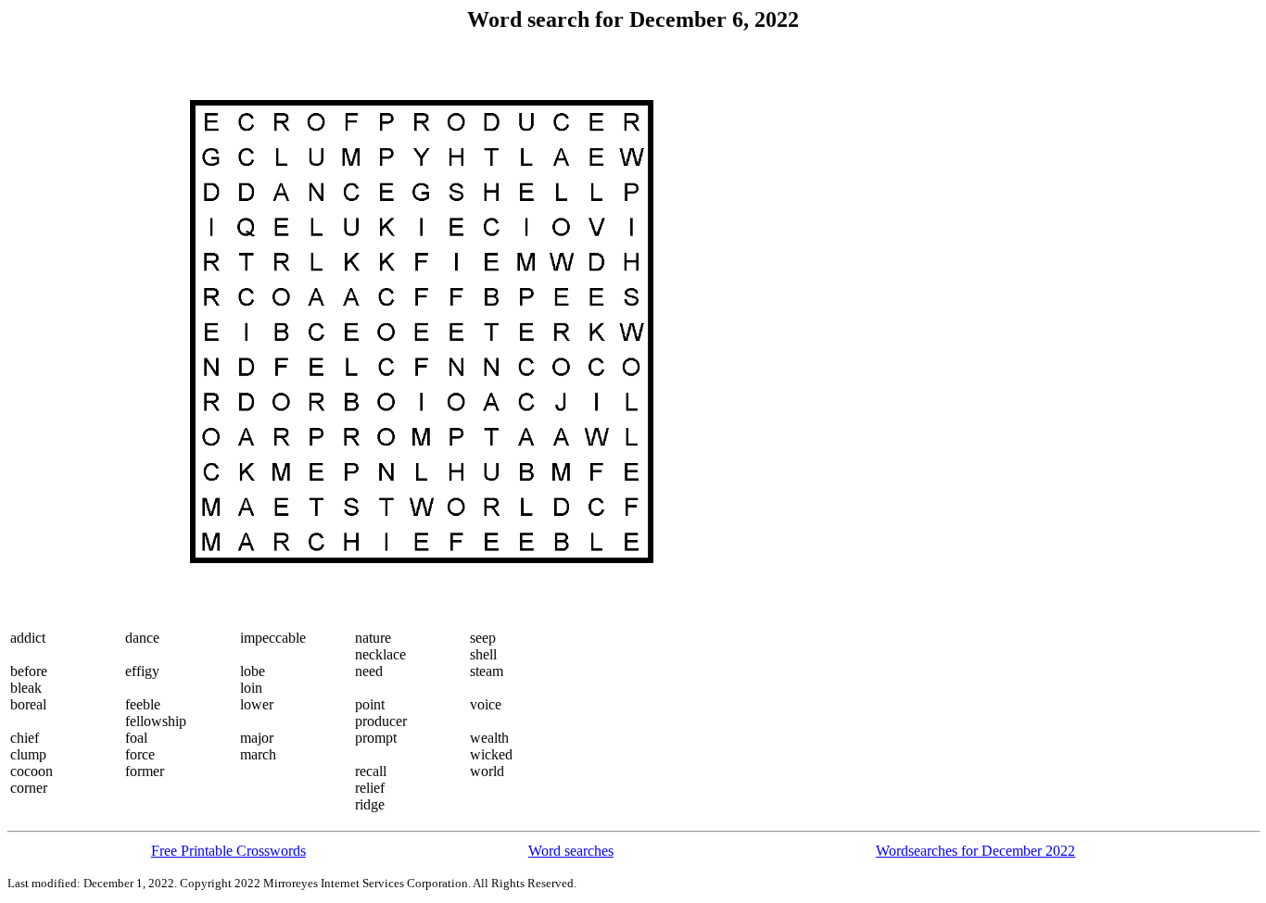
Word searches (571, 851)
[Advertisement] (84, 331)
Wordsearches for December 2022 (975, 851)
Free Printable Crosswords (228, 851)
